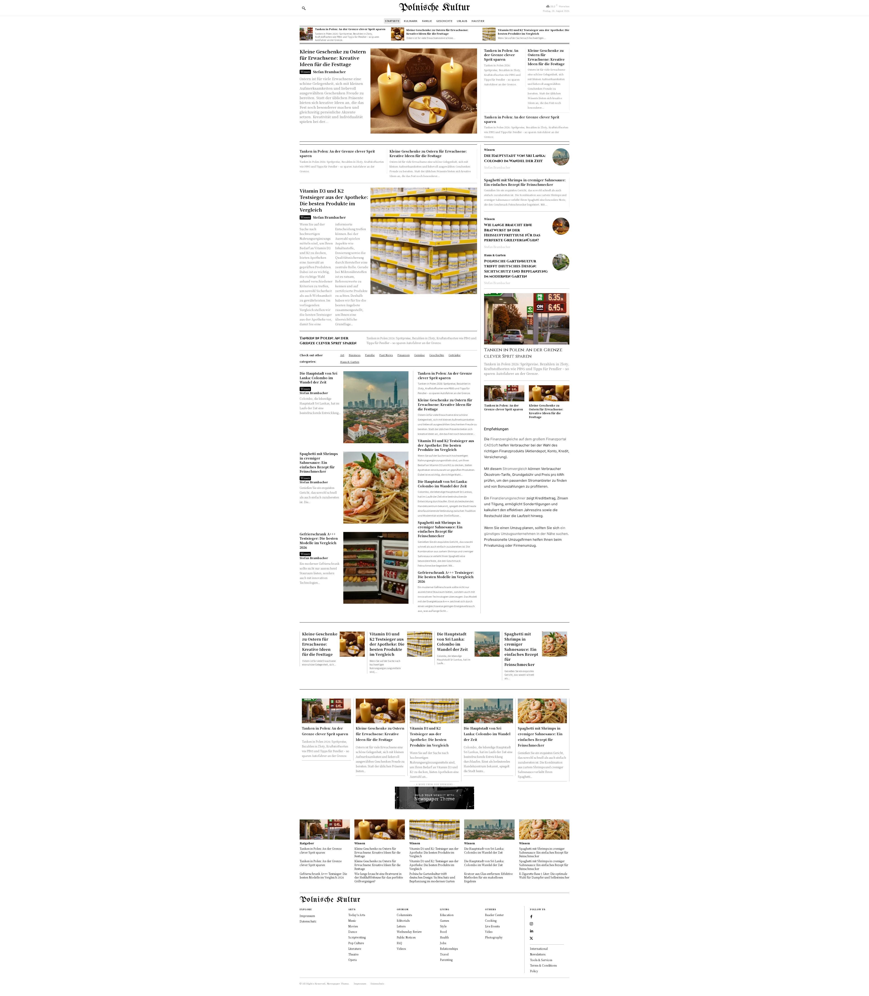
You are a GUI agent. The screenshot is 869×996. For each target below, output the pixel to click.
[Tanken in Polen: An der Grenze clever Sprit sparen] (306, 34)
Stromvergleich (515, 469)
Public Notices (406, 937)
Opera (352, 960)
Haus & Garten (495, 255)
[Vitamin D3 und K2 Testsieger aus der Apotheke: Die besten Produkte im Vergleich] (489, 34)
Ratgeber (307, 843)
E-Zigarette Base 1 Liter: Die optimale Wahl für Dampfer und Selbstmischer (544, 875)
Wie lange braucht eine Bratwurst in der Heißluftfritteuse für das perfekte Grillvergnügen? (512, 233)
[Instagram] (531, 924)
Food (443, 932)
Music (352, 920)
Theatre (353, 954)
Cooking (491, 920)
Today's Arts (356, 915)
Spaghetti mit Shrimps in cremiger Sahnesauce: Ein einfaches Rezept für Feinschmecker (319, 462)
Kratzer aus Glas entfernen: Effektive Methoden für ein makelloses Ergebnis (488, 877)
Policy (534, 971)
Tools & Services (541, 960)
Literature (354, 949)
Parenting (446, 960)
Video (489, 932)
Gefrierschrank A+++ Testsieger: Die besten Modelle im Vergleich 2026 (319, 541)
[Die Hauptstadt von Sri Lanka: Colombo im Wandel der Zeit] (376, 407)
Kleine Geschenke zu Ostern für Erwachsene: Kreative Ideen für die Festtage (437, 31)
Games (444, 920)
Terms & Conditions (543, 965)
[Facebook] (531, 916)
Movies (353, 926)
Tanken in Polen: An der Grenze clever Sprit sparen (350, 29)
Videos (401, 949)
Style (443, 926)
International (539, 949)
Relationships (449, 949)
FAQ (399, 943)
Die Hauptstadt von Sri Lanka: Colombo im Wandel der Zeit (318, 377)
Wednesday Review (409, 932)
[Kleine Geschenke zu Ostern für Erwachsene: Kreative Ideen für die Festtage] (397, 34)
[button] (304, 8)
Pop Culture (356, 943)
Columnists (404, 915)
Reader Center (494, 915)
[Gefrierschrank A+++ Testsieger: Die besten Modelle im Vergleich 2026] (376, 568)
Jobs (443, 943)
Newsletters (537, 954)
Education (447, 915)
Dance (352, 932)
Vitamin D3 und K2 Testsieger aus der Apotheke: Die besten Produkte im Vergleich (533, 31)
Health (444, 937)
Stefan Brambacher (329, 71)
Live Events (492, 926)
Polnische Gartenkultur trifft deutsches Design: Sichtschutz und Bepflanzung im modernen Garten (516, 269)
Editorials (403, 920)
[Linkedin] (531, 931)
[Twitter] (531, 938)
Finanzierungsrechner (507, 498)
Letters (401, 926)
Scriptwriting (357, 937)
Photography (494, 937)
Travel (444, 954)
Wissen (305, 72)
